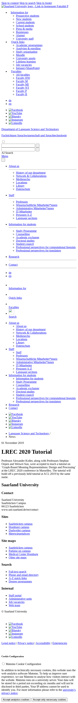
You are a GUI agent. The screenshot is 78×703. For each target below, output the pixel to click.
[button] (7, 152)
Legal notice (8, 643)
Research (14, 256)
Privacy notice (26, 643)
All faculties (23, 74)
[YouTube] (15, 113)
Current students (25, 22)
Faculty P (21, 91)
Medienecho (23, 179)
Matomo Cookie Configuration (23, 664)
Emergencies (59, 643)
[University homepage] (29, 6)
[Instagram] (16, 119)
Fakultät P (62, 6)
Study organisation (26, 51)
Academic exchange (27, 237)
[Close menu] (3, 160)
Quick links (17, 41)
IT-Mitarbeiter (24, 211)
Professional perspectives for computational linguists (46, 247)
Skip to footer (44, 3)
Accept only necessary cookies (49, 699)
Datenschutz (23, 189)
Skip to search (27, 3)
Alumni (20, 35)
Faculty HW (23, 77)
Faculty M (22, 81)
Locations (21, 182)
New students (24, 19)
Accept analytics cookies (16, 699)
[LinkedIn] (15, 123)
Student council (25, 243)
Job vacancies (24, 64)
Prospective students (27, 15)
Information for (19, 12)
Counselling (23, 234)
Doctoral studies (25, 240)
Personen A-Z (24, 214)
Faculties (16, 71)
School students (25, 25)
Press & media (24, 28)
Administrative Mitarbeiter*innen (35, 208)
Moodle (20, 55)
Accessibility (43, 643)
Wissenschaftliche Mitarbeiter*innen (36, 205)
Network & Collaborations (31, 175)
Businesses (22, 32)
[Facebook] (16, 109)
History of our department (31, 172)
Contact (13, 264)
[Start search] (37, 145)
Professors (22, 201)
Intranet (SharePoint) (28, 68)
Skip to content (10, 3)
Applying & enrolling (28, 48)
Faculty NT (22, 87)
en (10, 103)
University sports (25, 58)
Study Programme (26, 230)
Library (20, 185)
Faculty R (21, 94)
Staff (11, 195)
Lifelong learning (26, 61)
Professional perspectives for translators (38, 250)
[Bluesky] (15, 116)
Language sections (26, 218)
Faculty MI (22, 84)
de (10, 100)
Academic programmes (29, 45)
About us (14, 166)
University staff (25, 38)
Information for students (22, 224)
